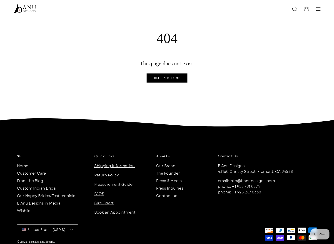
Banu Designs (36, 241)
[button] (294, 9)
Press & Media (169, 180)
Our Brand (165, 165)
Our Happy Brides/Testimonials (46, 195)
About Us (163, 156)
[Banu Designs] (25, 9)
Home (22, 165)
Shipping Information (114, 165)
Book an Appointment (114, 212)
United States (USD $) (46, 229)
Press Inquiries (169, 188)
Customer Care (31, 173)
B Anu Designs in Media (38, 203)
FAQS (99, 193)
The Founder (168, 173)
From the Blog (30, 180)
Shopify (49, 241)
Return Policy (106, 175)
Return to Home (167, 78)
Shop (20, 156)
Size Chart (104, 203)
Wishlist (24, 210)
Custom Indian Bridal (37, 188)
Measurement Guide (113, 184)
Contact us (166, 195)
